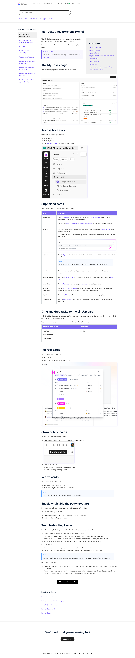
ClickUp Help (22, 19)
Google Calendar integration (51, 605)
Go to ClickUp (47, 653)
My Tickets (76, 3)
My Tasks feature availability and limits (26, 41)
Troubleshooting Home (96, 70)
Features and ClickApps (38, 19)
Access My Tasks (94, 50)
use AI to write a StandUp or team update (79, 223)
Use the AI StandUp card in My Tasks (25, 52)
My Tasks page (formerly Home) (24, 35)
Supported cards (94, 53)
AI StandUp (96, 217)
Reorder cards (93, 58)
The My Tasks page (95, 47)
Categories (47, 3)
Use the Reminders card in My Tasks (27, 62)
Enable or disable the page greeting (100, 67)
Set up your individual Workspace (53, 601)
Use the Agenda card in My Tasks (27, 75)
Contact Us (67, 639)
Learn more (46, 57)
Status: (61, 3)
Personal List (67, 299)
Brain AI (66, 217)
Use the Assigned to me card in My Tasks (27, 81)
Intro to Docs (46, 613)
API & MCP (36, 3)
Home (50, 19)
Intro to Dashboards (48, 609)
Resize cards (93, 64)
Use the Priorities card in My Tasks (26, 68)
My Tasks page (52, 143)
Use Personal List (47, 597)
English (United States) (63, 653)
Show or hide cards (95, 61)
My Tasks (22, 46)
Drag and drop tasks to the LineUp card (101, 56)
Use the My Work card (26, 57)
